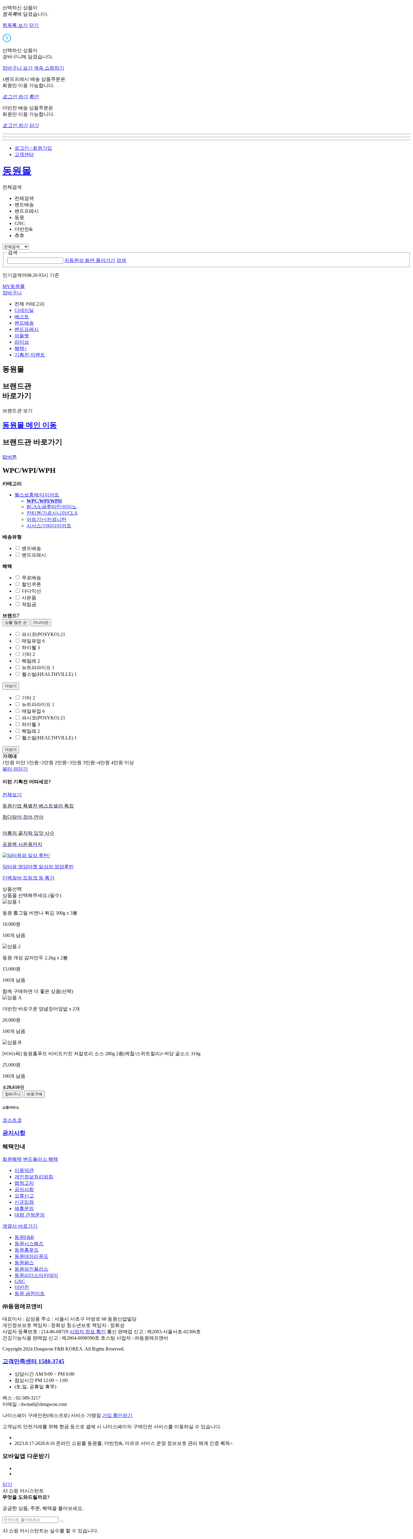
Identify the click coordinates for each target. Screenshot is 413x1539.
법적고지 (24, 1183)
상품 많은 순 (16, 622)
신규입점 (24, 1202)
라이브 (22, 342)
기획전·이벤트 (30, 354)
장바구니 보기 (17, 67)
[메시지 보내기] (62, 1521)
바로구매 (34, 1094)
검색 (121, 260)
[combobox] (35, 260)
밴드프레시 (27, 329)
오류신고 (24, 1195)
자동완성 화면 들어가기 (89, 260)
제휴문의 (24, 1208)
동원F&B (24, 1237)
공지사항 (24, 1189)
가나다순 (41, 622)
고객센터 (24, 154)
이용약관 (24, 1170)
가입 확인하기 (117, 1415)
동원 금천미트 (30, 1293)
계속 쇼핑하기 (49, 67)
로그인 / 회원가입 (33, 148)
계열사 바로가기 (19, 1226)
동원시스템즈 (29, 1243)
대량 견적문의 (30, 1214)
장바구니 (13, 1094)
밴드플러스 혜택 (40, 1159)
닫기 (34, 25)
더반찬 (22, 1287)
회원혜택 (12, 1159)
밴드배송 (24, 323)
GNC (20, 1281)
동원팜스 (24, 1262)
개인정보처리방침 (34, 1176)
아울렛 (22, 335)
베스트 (22, 316)
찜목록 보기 (15, 25)
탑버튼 (9, 457)
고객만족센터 (33, 1361)
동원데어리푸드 (31, 1256)
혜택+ (21, 348)
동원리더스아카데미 (36, 1275)
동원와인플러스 (31, 1269)
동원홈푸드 (27, 1249)
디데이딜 (24, 310)
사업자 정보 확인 (88, 1331)
